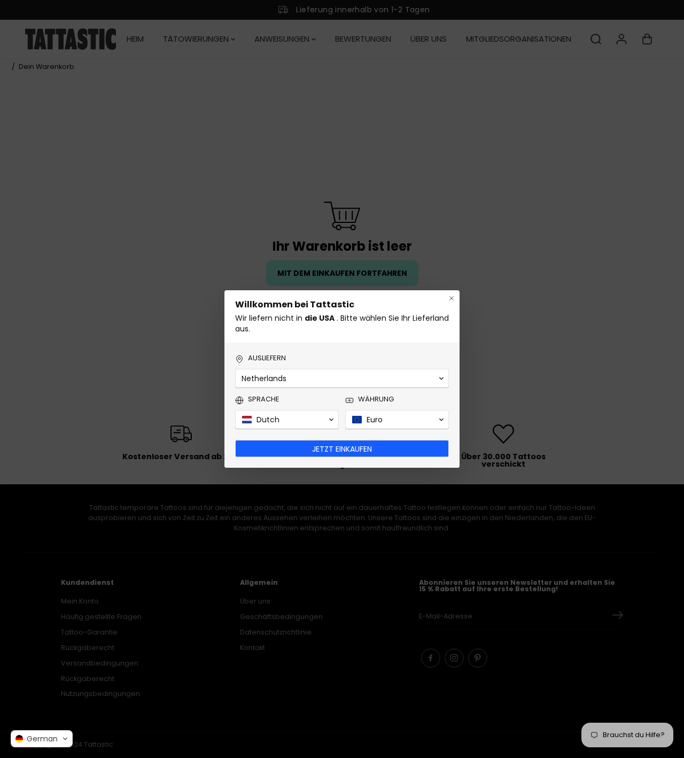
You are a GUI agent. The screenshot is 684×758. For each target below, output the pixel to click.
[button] (42, 738)
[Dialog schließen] (451, 298)
